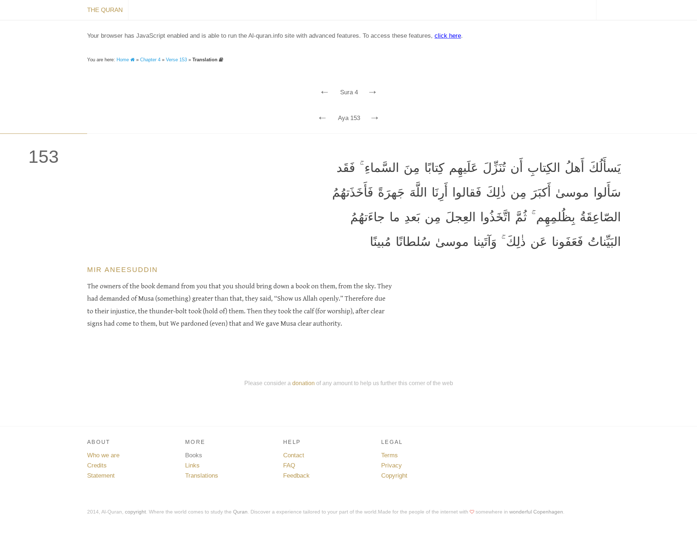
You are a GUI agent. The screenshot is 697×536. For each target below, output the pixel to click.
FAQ (289, 465)
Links (192, 465)
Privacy (391, 465)
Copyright (394, 475)
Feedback (296, 475)
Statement (101, 475)
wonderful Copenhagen (536, 512)
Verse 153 (176, 59)
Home (123, 59)
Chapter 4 (150, 59)
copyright (135, 512)
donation (303, 383)
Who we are (103, 455)
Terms (389, 455)
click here (448, 35)
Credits (97, 465)
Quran (240, 512)
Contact (293, 455)
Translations (201, 475)
